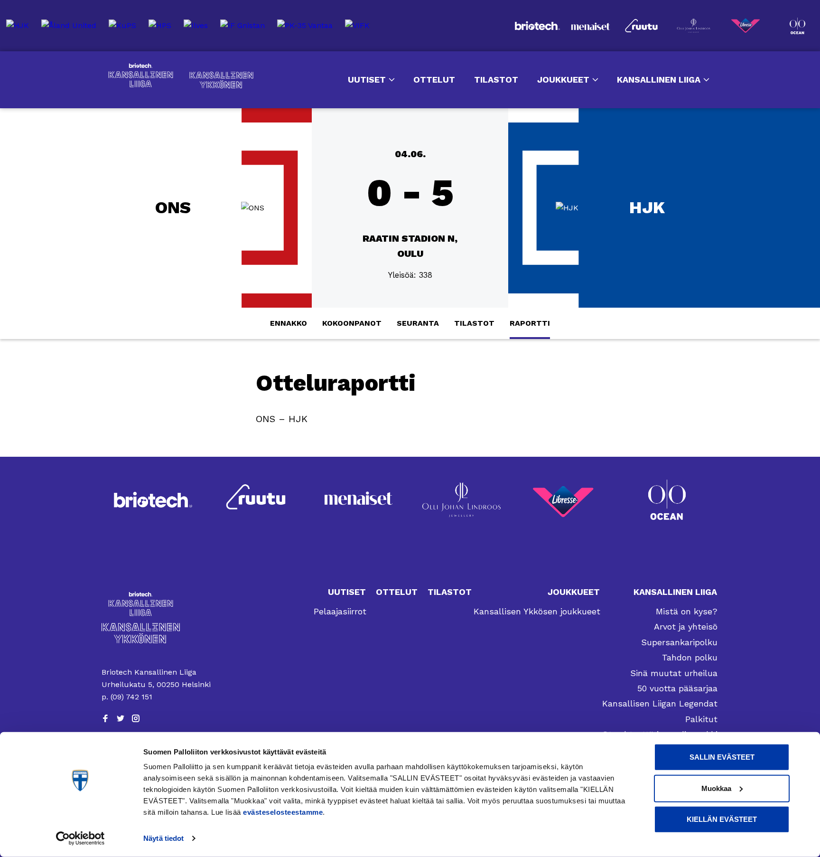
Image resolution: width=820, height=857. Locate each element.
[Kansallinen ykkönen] (158, 633)
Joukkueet (563, 80)
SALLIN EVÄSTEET (722, 757)
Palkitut (701, 719)
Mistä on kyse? (687, 611)
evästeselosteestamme (283, 812)
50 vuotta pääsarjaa (677, 688)
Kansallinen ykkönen (221, 80)
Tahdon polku (690, 657)
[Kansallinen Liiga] (158, 603)
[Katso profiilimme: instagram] (135, 718)
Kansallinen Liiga (141, 75)
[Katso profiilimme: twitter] (120, 718)
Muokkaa (716, 788)
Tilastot (496, 80)
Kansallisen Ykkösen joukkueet (537, 611)
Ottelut (434, 80)
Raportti (530, 323)
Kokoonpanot (352, 323)
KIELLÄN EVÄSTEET (722, 819)
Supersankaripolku (679, 642)
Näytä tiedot (163, 838)
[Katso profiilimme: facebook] (105, 718)
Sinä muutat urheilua (674, 673)
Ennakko (288, 323)
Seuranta (418, 323)
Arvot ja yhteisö (686, 626)
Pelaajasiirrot (340, 611)
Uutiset (367, 80)
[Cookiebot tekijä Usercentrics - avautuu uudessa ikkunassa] (80, 838)
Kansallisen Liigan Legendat (660, 703)
